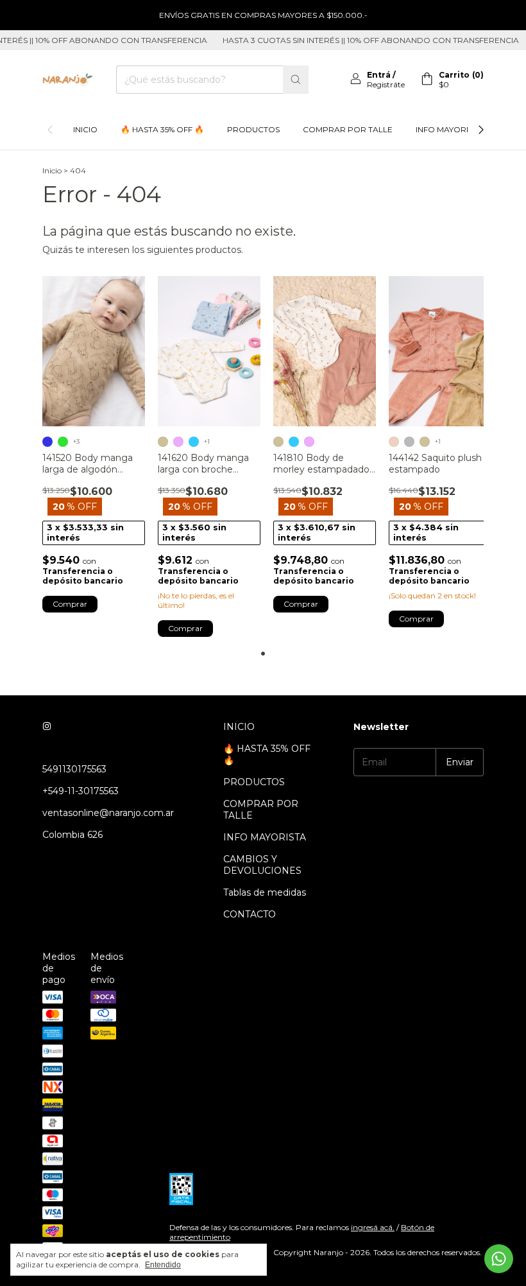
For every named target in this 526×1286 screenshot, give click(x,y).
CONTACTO (249, 914)
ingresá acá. (372, 1227)
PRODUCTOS (253, 129)
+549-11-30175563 (80, 791)
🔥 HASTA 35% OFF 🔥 (162, 129)
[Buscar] (296, 79)
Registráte (386, 84)
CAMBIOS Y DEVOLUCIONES (262, 864)
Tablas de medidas (264, 892)
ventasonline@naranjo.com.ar (108, 813)
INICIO (85, 129)
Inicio (52, 170)
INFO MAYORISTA (449, 129)
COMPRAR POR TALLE (348, 129)
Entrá (379, 75)
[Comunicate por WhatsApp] (498, 1258)
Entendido (163, 1264)
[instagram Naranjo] (46, 727)
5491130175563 (74, 769)
